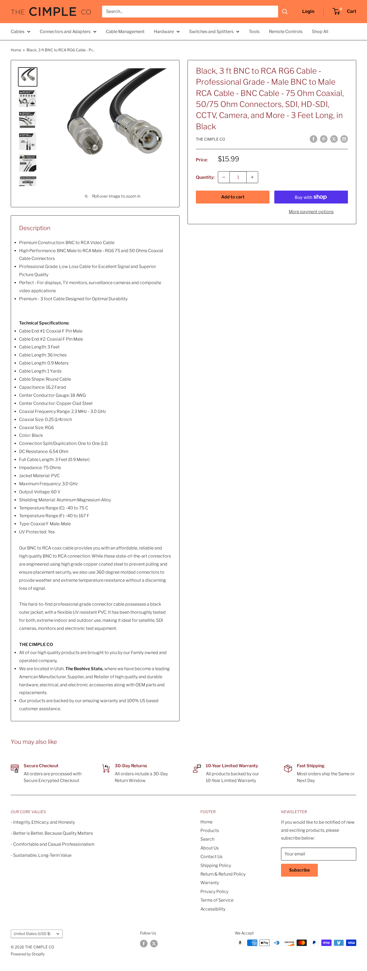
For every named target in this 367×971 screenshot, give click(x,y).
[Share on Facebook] (313, 139)
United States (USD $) (32, 933)
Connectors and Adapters (65, 31)
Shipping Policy (215, 865)
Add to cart (232, 196)
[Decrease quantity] (223, 177)
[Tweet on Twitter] (334, 139)
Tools (254, 31)
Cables (17, 31)
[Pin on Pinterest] (324, 139)
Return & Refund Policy (223, 874)
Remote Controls (286, 31)
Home (16, 50)
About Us (209, 848)
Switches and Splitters (211, 31)
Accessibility (212, 909)
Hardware (164, 31)
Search (207, 839)
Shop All (320, 31)
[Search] (285, 11)
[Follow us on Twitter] (154, 943)
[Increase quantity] (252, 177)
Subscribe (299, 870)
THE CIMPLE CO (210, 139)
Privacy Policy (214, 891)
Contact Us (211, 856)
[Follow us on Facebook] (143, 943)
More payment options (311, 211)
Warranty (209, 882)
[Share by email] (344, 139)
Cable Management (125, 31)
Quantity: (205, 177)
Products (209, 830)
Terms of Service (216, 900)
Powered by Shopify (28, 954)
